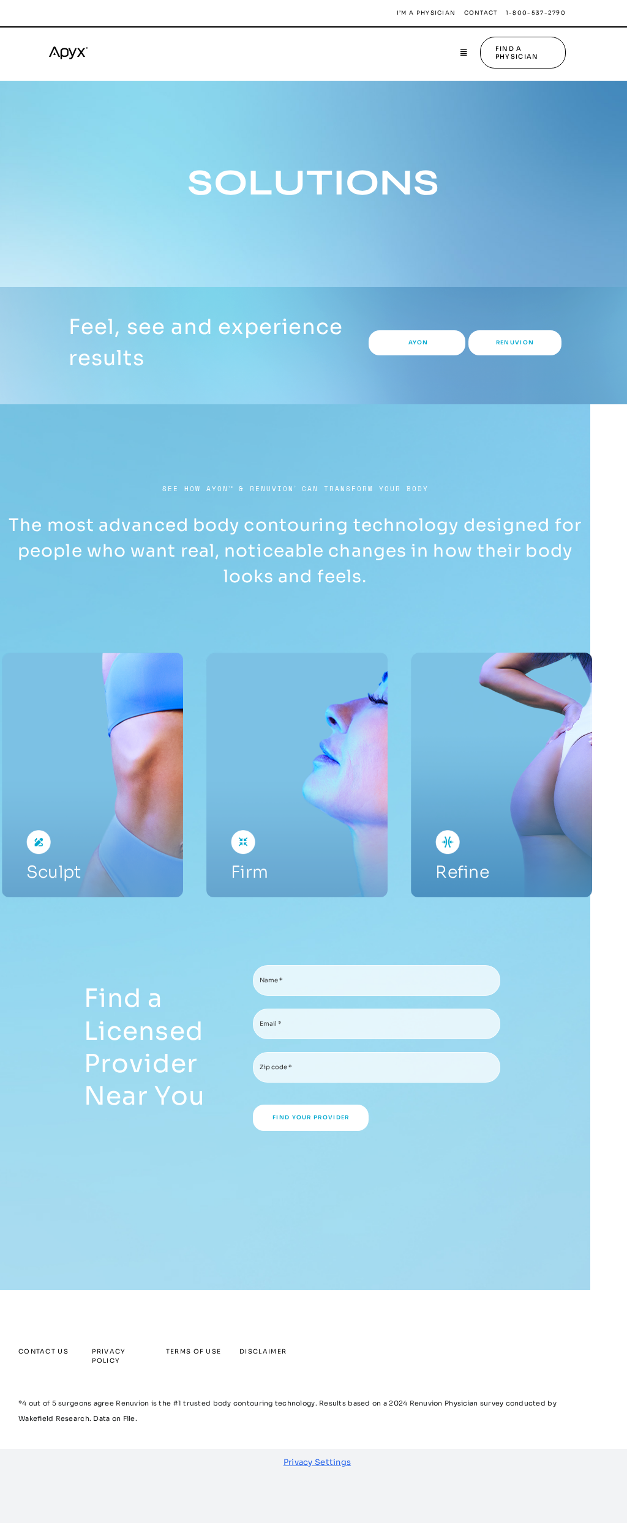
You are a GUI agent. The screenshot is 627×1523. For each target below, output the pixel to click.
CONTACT (481, 13)
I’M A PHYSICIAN (426, 13)
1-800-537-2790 (536, 13)
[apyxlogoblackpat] (73, 45)
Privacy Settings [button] (317, 1462)
